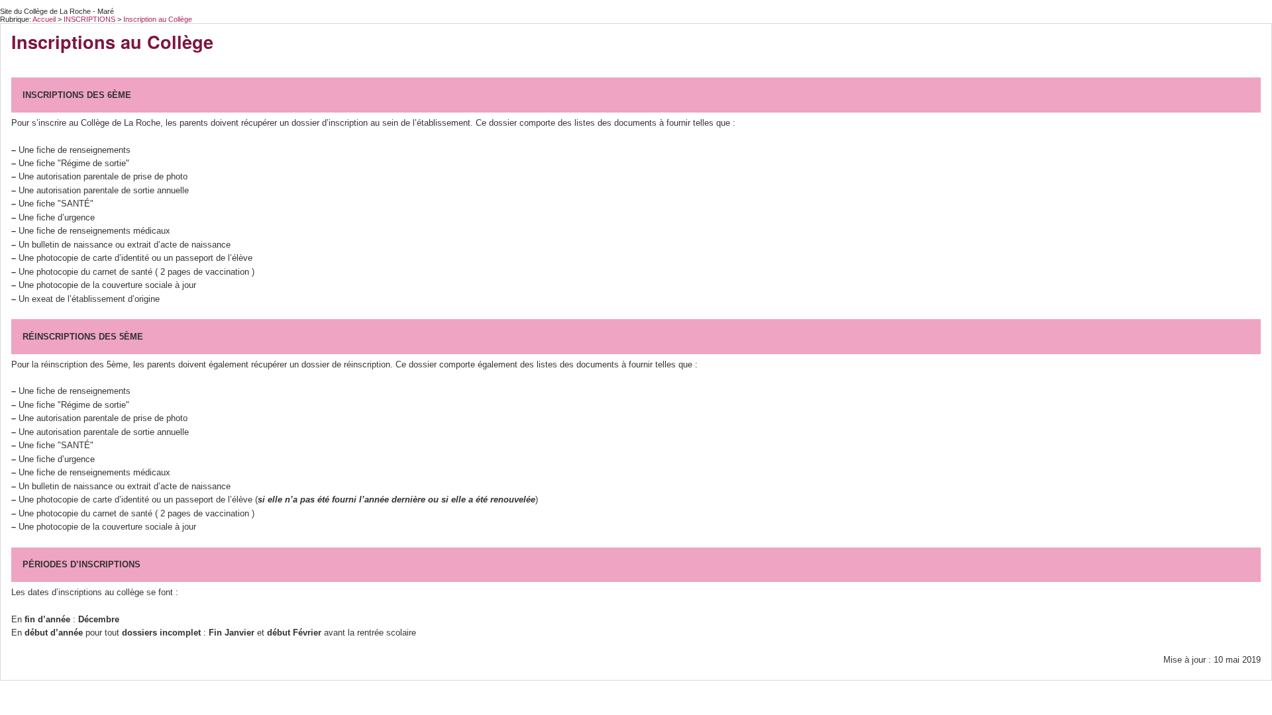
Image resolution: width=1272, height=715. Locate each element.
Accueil (44, 19)
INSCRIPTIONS (90, 19)
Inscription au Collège (157, 19)
